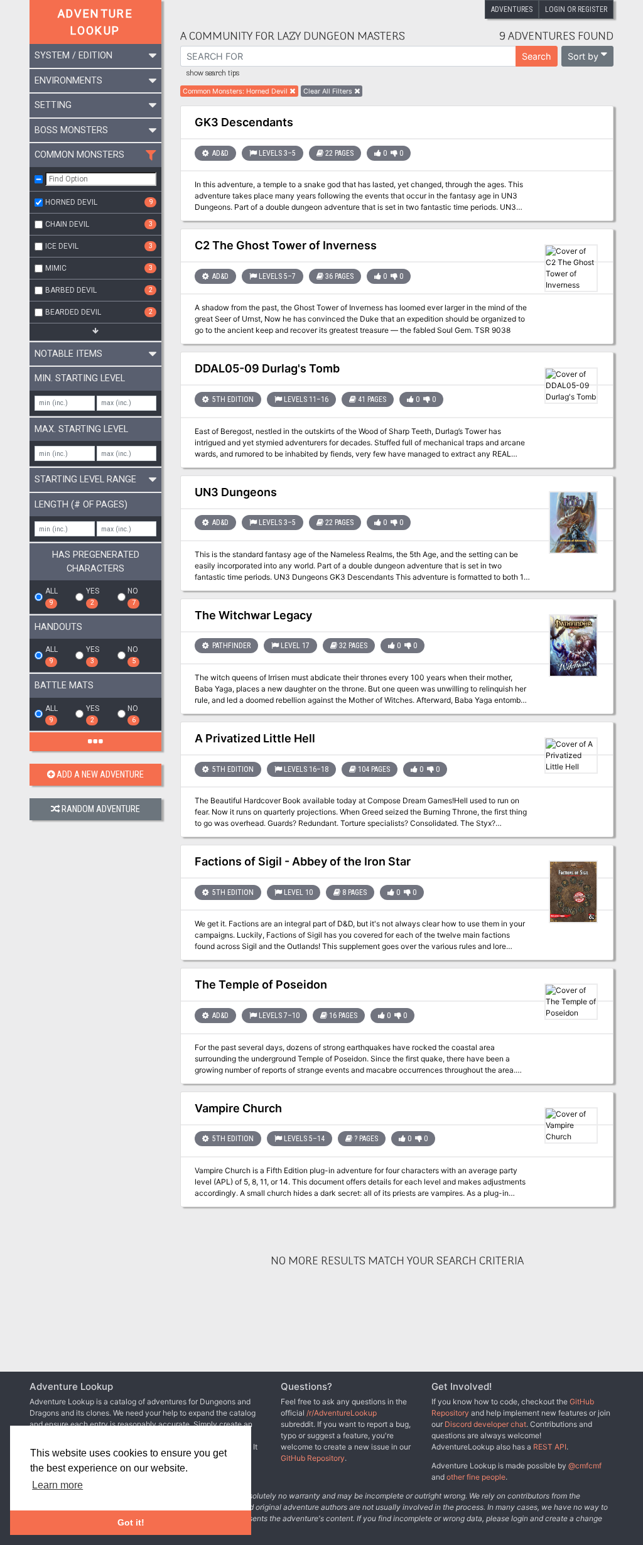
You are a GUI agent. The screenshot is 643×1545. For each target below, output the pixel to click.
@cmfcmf (585, 1465)
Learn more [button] (57, 1485)
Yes (92, 597)
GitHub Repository (313, 1458)
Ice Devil (99, 246)
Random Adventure (101, 809)
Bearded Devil (99, 312)
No (132, 597)
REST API (549, 1446)
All (51, 597)
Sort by (583, 56)
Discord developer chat (485, 1424)
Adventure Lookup (96, 22)
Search (536, 56)
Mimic (99, 268)
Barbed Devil (99, 290)
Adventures (511, 9)
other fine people (475, 1477)
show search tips (212, 73)
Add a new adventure (100, 774)
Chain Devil (99, 224)
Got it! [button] (130, 1522)
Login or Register (576, 9)
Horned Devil (99, 202)
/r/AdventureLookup (341, 1413)
